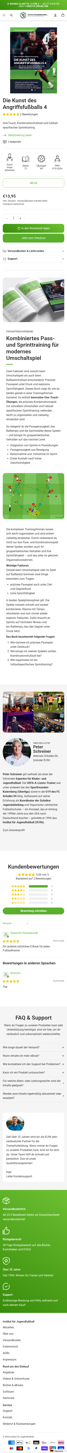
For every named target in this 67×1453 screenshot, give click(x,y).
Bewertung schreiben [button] (33, 911)
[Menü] (4, 15)
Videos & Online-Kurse (16, 1378)
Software (8, 1391)
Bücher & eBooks (13, 1385)
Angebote (8, 1372)
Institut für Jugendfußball (22, 1437)
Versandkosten (12, 1340)
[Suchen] (11, 15)
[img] (11, 941)
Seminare (8, 1398)
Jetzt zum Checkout (33, 238)
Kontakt (7, 1417)
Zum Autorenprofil (14, 830)
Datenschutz (10, 1346)
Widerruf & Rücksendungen (19, 1423)
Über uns (8, 1333)
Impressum (9, 1359)
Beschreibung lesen (20, 135)
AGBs (6, 1353)
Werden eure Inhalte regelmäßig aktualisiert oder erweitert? (32, 1096)
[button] (11, 114)
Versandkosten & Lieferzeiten (26, 251)
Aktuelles (8, 1327)
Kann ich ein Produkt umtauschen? (24, 1072)
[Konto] (55, 15)
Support (12, 258)
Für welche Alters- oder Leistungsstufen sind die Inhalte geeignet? (31, 1083)
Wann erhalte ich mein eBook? (21, 1055)
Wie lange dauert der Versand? (21, 1047)
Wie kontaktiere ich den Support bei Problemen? (31, 1064)
